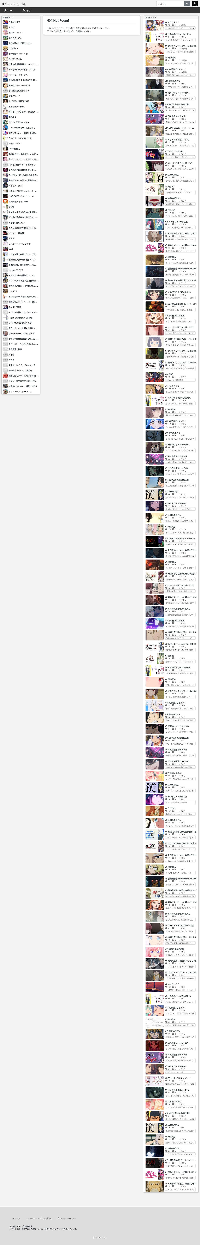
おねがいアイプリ (16, 270)
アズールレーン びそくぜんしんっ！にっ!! (27, 344)
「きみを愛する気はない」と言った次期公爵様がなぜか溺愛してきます (39, 254)
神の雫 (11, 359)
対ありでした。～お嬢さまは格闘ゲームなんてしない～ (32, 132)
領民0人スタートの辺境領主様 (21, 333)
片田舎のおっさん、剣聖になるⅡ (23, 386)
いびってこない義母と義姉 (20, 322)
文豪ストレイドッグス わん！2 (22, 365)
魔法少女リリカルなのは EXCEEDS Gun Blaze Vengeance (34, 212)
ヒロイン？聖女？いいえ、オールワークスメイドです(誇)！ (34, 190)
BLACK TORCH (15, 307)
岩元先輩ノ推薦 (15, 349)
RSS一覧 (16, 1218)
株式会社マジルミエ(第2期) (20, 370)
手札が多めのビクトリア (19, 90)
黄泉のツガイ (14, 95)
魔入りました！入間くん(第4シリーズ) (25, 328)
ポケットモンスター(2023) (20, 391)
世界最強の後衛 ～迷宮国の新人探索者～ (26, 285)
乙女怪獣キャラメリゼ (18, 53)
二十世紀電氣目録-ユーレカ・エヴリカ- (25, 64)
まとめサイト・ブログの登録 (38, 1218)
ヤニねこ (12, 27)
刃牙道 (11, 354)
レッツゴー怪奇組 (16, 233)
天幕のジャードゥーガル (19, 85)
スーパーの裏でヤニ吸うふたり (22, 127)
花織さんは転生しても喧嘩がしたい (24, 164)
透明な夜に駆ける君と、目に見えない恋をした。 (30, 69)
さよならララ (14, 22)
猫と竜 (11, 206)
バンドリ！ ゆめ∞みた (18, 74)
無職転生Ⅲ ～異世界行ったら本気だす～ (26, 153)
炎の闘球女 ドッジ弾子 (18, 201)
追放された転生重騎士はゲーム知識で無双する (29, 275)
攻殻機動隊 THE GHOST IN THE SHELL (26, 80)
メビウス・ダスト (16, 185)
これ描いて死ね (15, 58)
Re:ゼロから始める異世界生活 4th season (27, 175)
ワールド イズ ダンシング (20, 243)
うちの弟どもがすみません (20, 138)
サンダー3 (13, 291)
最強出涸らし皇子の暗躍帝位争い (23, 180)
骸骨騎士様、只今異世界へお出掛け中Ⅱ (26, 264)
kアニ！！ (13, 3)
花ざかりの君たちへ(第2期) (20, 317)
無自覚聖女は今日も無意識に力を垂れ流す (27, 259)
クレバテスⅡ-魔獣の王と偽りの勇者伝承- (26, 280)
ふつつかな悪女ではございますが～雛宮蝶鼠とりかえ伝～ (33, 312)
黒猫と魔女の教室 (16, 106)
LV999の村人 (14, 148)
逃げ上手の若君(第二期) (19, 101)
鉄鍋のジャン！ (15, 143)
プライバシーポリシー (66, 1218)
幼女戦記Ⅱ (13, 48)
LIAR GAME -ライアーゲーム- (21, 196)
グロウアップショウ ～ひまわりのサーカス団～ (29, 111)
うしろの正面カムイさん (19, 122)
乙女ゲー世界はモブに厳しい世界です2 (25, 380)
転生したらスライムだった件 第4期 (24, 375)
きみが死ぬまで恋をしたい (20, 43)
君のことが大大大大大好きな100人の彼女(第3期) (29, 159)
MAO (11, 249)
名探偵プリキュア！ (17, 32)
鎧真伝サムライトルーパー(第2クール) (25, 301)
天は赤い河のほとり (17, 222)
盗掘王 (11, 238)
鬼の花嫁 (12, 117)
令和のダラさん (15, 37)
